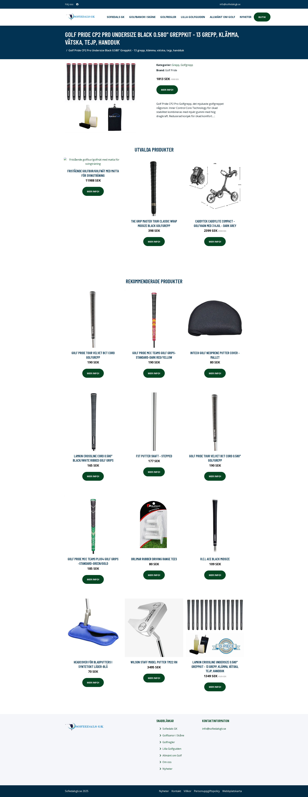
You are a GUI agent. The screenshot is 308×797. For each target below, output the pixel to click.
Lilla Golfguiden (193, 17)
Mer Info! (167, 89)
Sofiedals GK (115, 17)
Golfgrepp (187, 65)
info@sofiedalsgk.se (230, 4)
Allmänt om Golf (222, 17)
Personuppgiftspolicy (207, 791)
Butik (262, 17)
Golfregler (168, 17)
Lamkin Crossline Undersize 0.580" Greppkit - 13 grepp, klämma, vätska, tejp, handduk (215, 666)
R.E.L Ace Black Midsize (215, 559)
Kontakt (176, 791)
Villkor (187, 791)
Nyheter (245, 17)
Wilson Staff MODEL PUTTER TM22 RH (154, 662)
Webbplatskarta (232, 791)
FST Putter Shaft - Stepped (154, 456)
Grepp (175, 65)
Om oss (167, 762)
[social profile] (77, 4)
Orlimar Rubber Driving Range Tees (154, 559)
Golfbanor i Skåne (142, 17)
